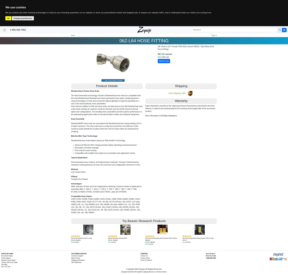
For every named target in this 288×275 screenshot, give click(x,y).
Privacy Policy (145, 258)
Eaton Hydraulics (170, 116)
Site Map (4, 264)
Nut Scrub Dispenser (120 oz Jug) (81, 238)
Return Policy (75, 258)
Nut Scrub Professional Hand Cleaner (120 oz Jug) (198, 238)
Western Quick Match (8, 260)
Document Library (7, 256)
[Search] (280, 30)
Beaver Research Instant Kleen (117, 238)
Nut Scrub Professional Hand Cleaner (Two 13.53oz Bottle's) (161, 239)
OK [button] (8, 18)
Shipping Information (78, 260)
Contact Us (144, 256)
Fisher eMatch (6, 258)
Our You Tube (5, 266)
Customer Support (77, 256)
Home (73, 35)
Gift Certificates (76, 262)
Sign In (214, 35)
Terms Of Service (146, 260)
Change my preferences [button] (23, 18)
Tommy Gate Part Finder (9, 262)
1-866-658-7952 (18, 30)
